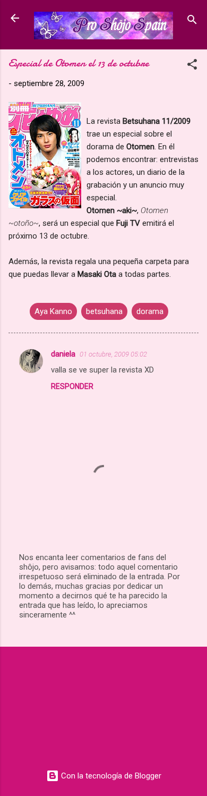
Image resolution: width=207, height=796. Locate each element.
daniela (63, 354)
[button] (192, 66)
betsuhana (104, 311)
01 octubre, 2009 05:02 (113, 354)
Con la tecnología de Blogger (110, 776)
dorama (149, 311)
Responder (72, 386)
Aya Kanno (53, 311)
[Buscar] (192, 21)
